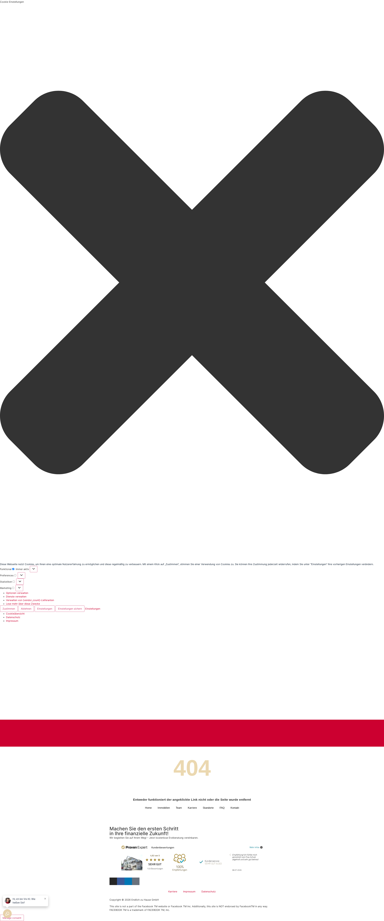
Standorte (208, 807)
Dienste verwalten (16, 596)
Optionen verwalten (17, 592)
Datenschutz (13, 617)
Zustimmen (9, 608)
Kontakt (235, 807)
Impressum (12, 620)
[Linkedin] (128, 881)
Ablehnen (26, 608)
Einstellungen (44, 608)
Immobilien (164, 807)
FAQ (222, 807)
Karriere (192, 807)
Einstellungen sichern (70, 608)
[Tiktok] (136, 881)
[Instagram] (113, 881)
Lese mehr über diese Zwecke (23, 603)
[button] (192, 283)
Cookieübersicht (15, 613)
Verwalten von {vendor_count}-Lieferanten (30, 600)
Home (148, 807)
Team (179, 807)
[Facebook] (120, 881)
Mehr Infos (254, 847)
